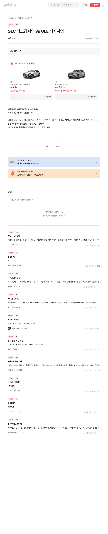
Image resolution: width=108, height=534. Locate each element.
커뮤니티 (11, 18)
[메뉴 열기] (103, 4)
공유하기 (59, 146)
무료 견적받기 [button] (95, 5)
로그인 (85, 5)
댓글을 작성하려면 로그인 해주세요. (22, 200)
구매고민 (21, 18)
